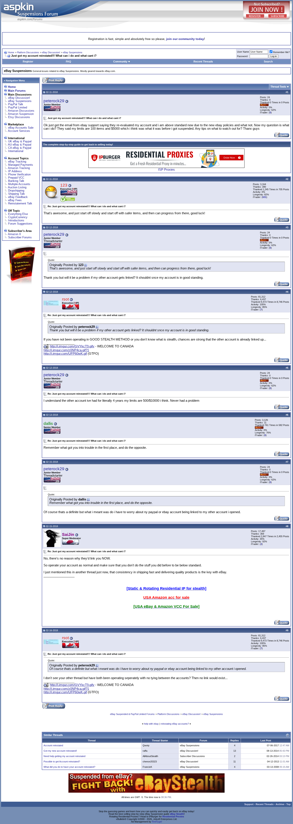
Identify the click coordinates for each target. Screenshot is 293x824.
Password (242, 56)
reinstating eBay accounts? (175, 723)
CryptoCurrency (17, 217)
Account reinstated (53, 745)
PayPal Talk (15, 104)
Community (120, 61)
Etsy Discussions (19, 117)
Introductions (16, 220)
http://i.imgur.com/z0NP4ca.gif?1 (66, 350)
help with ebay (151, 723)
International (15, 151)
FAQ (68, 61)
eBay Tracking (17, 161)
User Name (243, 51)
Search (268, 61)
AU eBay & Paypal (19, 144)
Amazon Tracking (19, 168)
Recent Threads (203, 61)
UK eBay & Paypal (20, 141)
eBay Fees (15, 200)
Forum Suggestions (20, 223)
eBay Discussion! (51, 52)
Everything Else (18, 214)
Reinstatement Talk (20, 203)
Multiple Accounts (19, 184)
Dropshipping (16, 190)
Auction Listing (17, 187)
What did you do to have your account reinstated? (69, 767)
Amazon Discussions (21, 110)
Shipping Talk (16, 193)
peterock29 (54, 101)
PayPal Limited (17, 107)
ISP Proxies (166, 169)
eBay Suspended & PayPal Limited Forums (132, 714)
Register (28, 61)
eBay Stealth (177, 814)
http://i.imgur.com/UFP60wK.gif (65, 353)
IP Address (15, 171)
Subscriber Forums (20, 237)
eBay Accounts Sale (20, 127)
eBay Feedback (18, 197)
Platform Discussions (28, 52)
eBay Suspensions (72, 52)
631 (264, 197)
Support (249, 804)
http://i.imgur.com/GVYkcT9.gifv (72, 346)
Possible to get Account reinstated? (62, 761)
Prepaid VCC (16, 177)
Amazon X (14, 234)
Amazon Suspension (21, 114)
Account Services (19, 130)
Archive (280, 804)
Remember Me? (281, 52)
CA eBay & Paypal (19, 147)
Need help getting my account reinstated (64, 756)
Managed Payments (20, 164)
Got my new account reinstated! (60, 751)
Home (11, 52)
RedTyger (157, 821)
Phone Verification (19, 174)
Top (288, 804)
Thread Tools (278, 86)
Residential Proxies (173, 816)
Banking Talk (16, 180)
